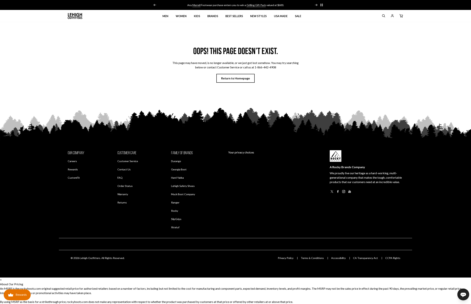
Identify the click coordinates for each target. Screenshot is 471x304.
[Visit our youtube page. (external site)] (349, 192)
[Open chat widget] (463, 294)
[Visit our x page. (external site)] (332, 192)
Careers (72, 161)
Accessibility (338, 258)
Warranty (122, 194)
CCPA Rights (392, 258)
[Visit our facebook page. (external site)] (338, 192)
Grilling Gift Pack (256, 5)
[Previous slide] (155, 5)
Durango (176, 161)
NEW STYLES (258, 16)
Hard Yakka (177, 177)
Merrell (196, 5)
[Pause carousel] (321, 5)
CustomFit (74, 177)
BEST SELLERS (234, 16)
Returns (122, 202)
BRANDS (212, 16)
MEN (165, 16)
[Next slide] (316, 5)
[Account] (392, 16)
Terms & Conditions (312, 258)
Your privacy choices (241, 152)
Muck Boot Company (183, 194)
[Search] (383, 16)
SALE (298, 16)
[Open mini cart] (401, 16)
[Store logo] (75, 16)
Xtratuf (175, 227)
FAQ (120, 177)
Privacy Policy (285, 258)
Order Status (125, 185)
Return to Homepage (235, 78)
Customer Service (127, 161)
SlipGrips (176, 219)
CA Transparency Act (365, 258)
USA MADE (281, 16)
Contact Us (124, 169)
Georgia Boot (179, 169)
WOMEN (181, 16)
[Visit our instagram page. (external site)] (343, 192)
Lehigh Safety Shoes (183, 185)
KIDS (197, 16)
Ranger (175, 202)
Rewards (73, 169)
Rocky (174, 210)
